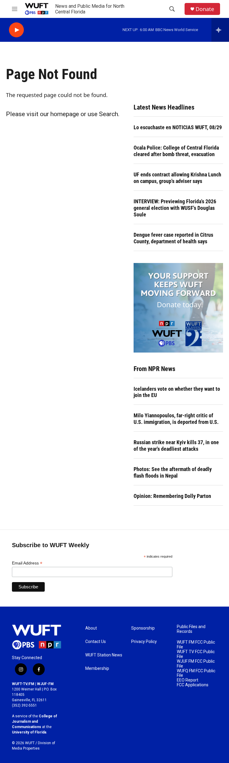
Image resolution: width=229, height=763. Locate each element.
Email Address (27, 563)
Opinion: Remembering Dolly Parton (172, 496)
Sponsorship (143, 628)
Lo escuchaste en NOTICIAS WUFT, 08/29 (178, 127)
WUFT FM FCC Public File (196, 644)
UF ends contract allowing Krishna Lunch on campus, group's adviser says (177, 177)
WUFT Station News (103, 655)
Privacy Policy (144, 641)
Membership (97, 668)
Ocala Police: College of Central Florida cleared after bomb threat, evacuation (176, 150)
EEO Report (187, 680)
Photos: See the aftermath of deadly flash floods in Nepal (173, 472)
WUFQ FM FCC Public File (196, 673)
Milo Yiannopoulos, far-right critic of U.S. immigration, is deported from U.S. (176, 418)
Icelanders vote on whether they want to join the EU (177, 392)
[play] (16, 30)
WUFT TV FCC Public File (196, 654)
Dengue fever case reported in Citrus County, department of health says (173, 238)
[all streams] (220, 30)
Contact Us (95, 641)
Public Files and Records (191, 629)
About (91, 628)
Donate (205, 9)
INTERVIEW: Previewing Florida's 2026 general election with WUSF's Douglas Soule (175, 208)
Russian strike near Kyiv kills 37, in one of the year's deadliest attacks (176, 445)
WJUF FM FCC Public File (196, 663)
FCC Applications (192, 685)
